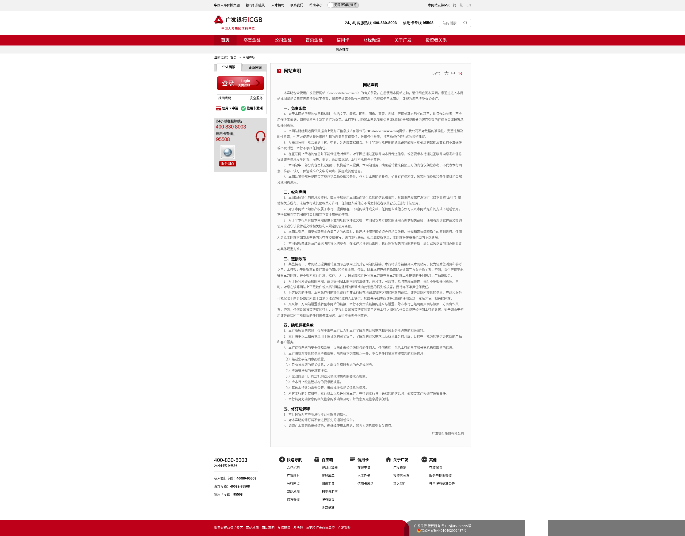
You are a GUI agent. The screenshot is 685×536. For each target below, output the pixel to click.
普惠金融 (314, 40)
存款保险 (435, 468)
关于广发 (403, 40)
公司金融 (283, 40)
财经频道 (371, 40)
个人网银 (228, 67)
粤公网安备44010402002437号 (443, 531)
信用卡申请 (230, 108)
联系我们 (296, 5)
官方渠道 (293, 500)
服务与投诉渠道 (440, 476)
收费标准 (328, 508)
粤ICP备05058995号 (456, 526)
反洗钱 (298, 528)
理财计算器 (330, 468)
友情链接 (283, 528)
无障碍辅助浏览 (345, 5)
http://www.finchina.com (382, 131)
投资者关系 (436, 40)
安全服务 (256, 98)
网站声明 (268, 528)
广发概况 (399, 468)
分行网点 (293, 484)
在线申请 (363, 468)
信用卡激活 (255, 108)
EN (468, 5)
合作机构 (293, 468)
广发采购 (344, 528)
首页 (225, 40)
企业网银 (255, 68)
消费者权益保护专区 (228, 528)
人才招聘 (277, 5)
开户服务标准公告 (442, 484)
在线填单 (328, 476)
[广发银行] (238, 23)
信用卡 (343, 40)
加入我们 (399, 484)
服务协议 (328, 500)
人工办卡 (363, 476)
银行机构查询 (255, 5)
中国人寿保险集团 (227, 5)
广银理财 (293, 476)
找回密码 (224, 98)
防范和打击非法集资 (320, 528)
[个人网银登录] (240, 83)
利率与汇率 (330, 492)
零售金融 (252, 40)
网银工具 (328, 484)
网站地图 (293, 492)
